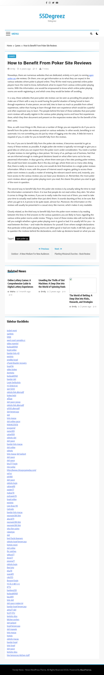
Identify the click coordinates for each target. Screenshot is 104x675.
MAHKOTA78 (12, 424)
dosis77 (10, 557)
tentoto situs (12, 616)
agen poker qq (22, 238)
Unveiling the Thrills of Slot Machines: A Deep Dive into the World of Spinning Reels (52, 283)
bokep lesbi (11, 395)
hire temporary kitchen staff (18, 655)
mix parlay (11, 467)
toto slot (10, 600)
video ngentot (12, 343)
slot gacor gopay (13, 402)
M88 (9, 337)
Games (12, 56)
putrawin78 (12, 496)
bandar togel (12, 642)
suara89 (10, 574)
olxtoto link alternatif (15, 392)
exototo (10, 356)
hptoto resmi (12, 544)
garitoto (10, 333)
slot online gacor (13, 421)
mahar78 (10, 493)
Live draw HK (12, 506)
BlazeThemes (85, 670)
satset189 (11, 434)
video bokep (12, 369)
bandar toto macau (14, 444)
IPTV (9, 587)
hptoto (10, 635)
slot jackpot (21, 454)
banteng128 (12, 590)
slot (8, 415)
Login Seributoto (14, 382)
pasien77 (10, 489)
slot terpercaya (13, 411)
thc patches (11, 551)
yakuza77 (10, 554)
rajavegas (11, 532)
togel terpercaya (13, 626)
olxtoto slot (11, 437)
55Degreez (52, 15)
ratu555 (10, 577)
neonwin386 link (14, 515)
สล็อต (9, 398)
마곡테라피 (12, 385)
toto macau (11, 418)
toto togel (11, 645)
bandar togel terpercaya (16, 606)
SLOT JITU (11, 613)
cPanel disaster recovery (17, 363)
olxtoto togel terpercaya (17, 541)
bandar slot (11, 379)
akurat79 (10, 519)
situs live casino (13, 528)
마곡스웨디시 (13, 583)
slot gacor (11, 441)
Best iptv (10, 567)
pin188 (10, 476)
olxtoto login (12, 483)
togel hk (10, 366)
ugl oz (9, 473)
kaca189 (10, 596)
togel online (12, 350)
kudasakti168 (12, 346)
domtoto (10, 372)
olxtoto (10, 450)
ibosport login (12, 580)
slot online (11, 447)
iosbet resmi (12, 330)
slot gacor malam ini (15, 603)
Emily (12, 69)
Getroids (10, 509)
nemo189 (11, 431)
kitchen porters (13, 619)
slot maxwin (12, 629)
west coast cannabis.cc (16, 340)
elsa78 (9, 570)
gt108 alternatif (13, 408)
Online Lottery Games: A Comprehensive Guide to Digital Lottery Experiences (20, 283)
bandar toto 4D (13, 353)
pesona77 (11, 561)
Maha (12, 291)
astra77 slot (11, 609)
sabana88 (11, 486)
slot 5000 (11, 389)
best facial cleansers (15, 538)
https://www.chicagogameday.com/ (21, 470)
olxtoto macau (13, 639)
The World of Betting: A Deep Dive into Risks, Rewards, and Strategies (81, 298)
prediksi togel (12, 359)
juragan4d (11, 428)
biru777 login (12, 463)
